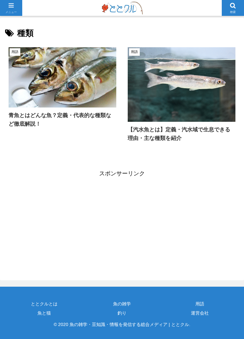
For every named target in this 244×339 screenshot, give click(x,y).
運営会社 (200, 313)
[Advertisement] (63, 223)
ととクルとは (44, 303)
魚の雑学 (122, 303)
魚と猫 (44, 313)
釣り (122, 313)
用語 (199, 303)
